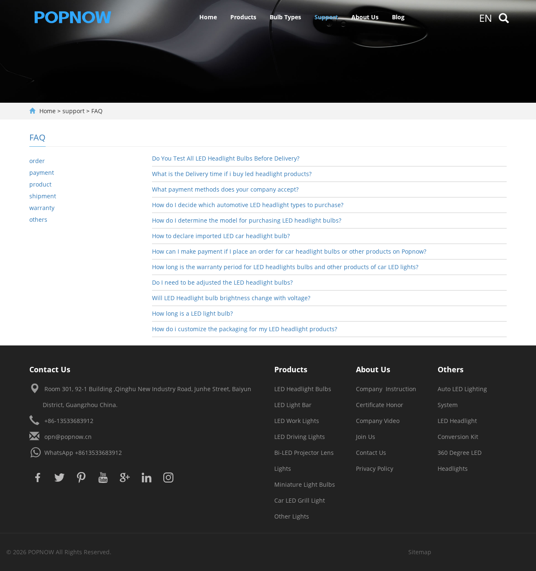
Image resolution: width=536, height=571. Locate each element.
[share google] (124, 477)
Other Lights (291, 516)
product (40, 184)
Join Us (365, 437)
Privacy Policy (374, 468)
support (73, 111)
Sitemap (419, 552)
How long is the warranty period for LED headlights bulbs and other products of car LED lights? (285, 267)
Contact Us (371, 453)
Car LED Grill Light (299, 500)
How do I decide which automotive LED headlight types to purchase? (247, 205)
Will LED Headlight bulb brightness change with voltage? (231, 298)
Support (326, 17)
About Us (365, 17)
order (37, 161)
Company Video (377, 421)
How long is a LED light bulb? (192, 313)
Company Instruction (386, 389)
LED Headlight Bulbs (302, 389)
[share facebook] (37, 477)
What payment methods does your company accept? (225, 189)
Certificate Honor (379, 405)
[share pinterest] (81, 477)
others (38, 219)
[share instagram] (168, 477)
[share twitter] (59, 477)
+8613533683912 (98, 453)
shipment (42, 196)
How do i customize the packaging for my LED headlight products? (244, 329)
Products (243, 17)
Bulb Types (285, 17)
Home (208, 17)
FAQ (97, 111)
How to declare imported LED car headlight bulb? (221, 236)
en (485, 18)
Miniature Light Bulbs (304, 484)
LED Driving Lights (299, 437)
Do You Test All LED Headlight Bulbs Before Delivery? (225, 158)
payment (41, 172)
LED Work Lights (296, 421)
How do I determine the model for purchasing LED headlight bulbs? (246, 220)
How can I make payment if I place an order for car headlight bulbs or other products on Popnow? (289, 251)
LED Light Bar (293, 405)
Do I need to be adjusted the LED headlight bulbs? (222, 282)
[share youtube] (103, 477)
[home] (77, 17)
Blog (398, 17)
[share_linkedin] (146, 477)
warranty (41, 208)
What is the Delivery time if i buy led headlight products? (232, 174)
